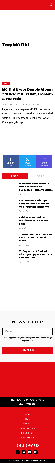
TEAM (27, 419)
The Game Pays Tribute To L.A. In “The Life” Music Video (35, 237)
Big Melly (25, 228)
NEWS (6, 83)
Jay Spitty (26, 194)
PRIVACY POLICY (27, 428)
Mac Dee (25, 211)
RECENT (14, 176)
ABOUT (27, 414)
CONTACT (27, 424)
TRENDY (40, 176)
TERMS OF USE (27, 433)
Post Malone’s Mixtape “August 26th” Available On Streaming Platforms (34, 203)
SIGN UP (27, 350)
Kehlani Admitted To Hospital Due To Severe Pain (33, 220)
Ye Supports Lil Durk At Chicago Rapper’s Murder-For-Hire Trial (35, 254)
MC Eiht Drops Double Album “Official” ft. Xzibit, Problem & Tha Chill (27, 94)
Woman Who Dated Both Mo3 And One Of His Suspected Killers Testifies (36, 187)
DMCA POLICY (27, 438)
